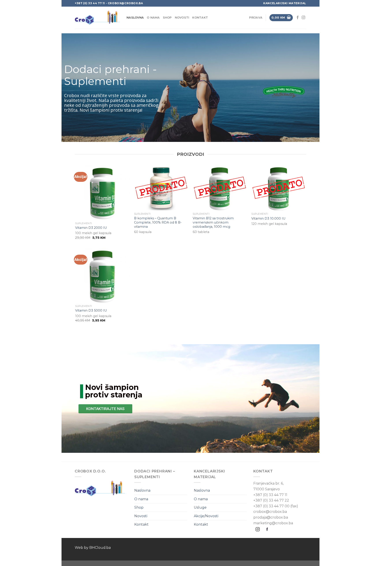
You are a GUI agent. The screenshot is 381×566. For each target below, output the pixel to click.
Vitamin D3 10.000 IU (268, 218)
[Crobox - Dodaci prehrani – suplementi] (97, 18)
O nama (153, 17)
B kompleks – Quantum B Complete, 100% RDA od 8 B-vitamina (158, 222)
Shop (167, 17)
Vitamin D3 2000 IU (91, 228)
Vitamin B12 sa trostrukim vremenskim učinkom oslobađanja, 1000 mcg (213, 222)
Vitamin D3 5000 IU (91, 310)
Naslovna (135, 17)
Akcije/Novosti (206, 516)
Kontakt (200, 17)
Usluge (200, 507)
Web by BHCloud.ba (93, 547)
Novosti (182, 17)
